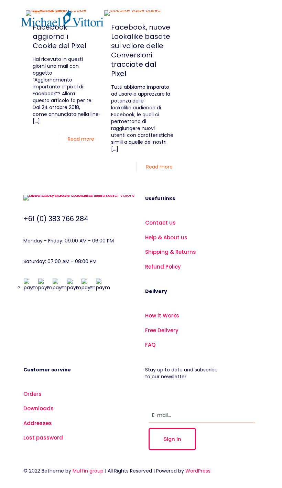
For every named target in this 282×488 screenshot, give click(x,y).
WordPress (197, 470)
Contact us (160, 222)
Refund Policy (163, 266)
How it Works (162, 315)
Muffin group (88, 470)
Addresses (37, 423)
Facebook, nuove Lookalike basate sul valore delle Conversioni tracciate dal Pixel (140, 50)
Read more (81, 138)
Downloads (38, 408)
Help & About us (166, 237)
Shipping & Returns (170, 252)
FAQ (150, 344)
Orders (32, 394)
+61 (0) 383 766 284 (55, 219)
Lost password (43, 437)
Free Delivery (161, 330)
